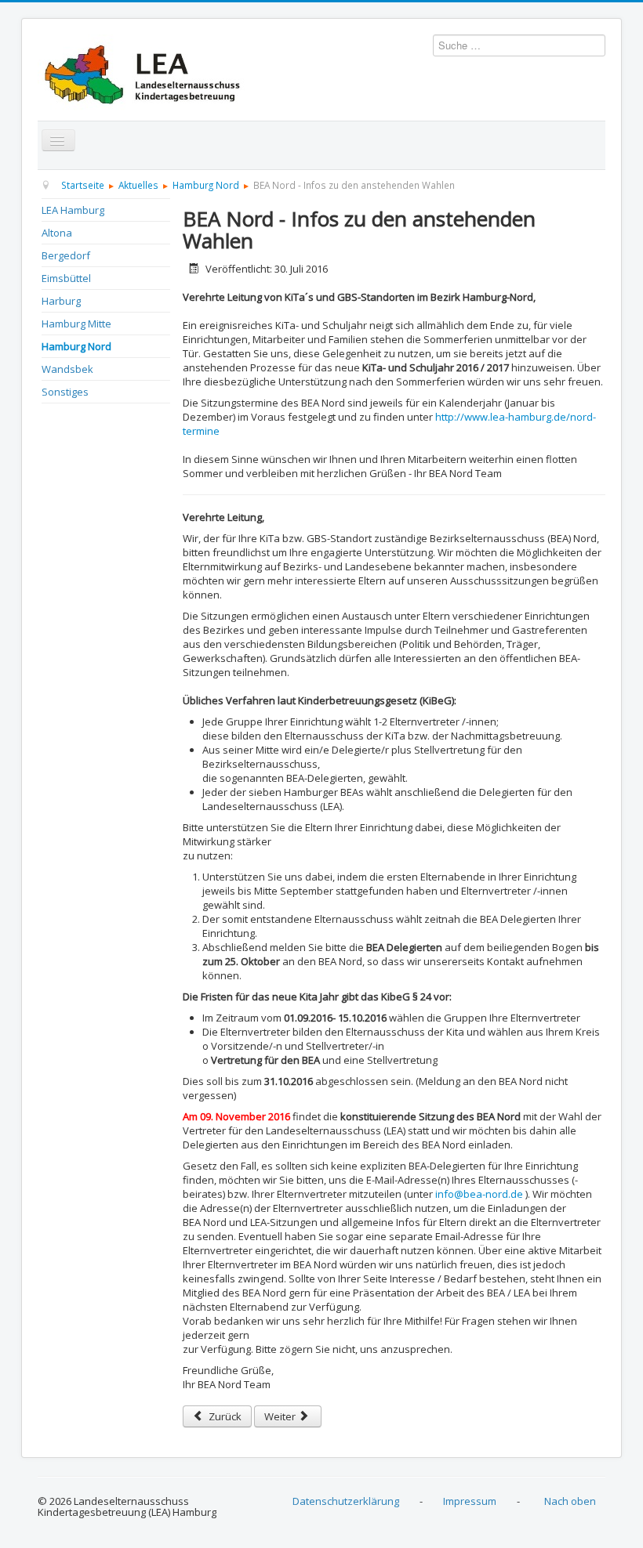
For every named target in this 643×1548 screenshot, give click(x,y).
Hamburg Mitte (76, 323)
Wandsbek (67, 369)
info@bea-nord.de (479, 1194)
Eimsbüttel (66, 278)
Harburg (61, 301)
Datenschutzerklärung (345, 1501)
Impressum (469, 1501)
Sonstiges (65, 392)
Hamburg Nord (76, 346)
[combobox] (519, 45)
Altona (57, 233)
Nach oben (570, 1501)
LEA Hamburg (73, 210)
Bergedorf (66, 255)
